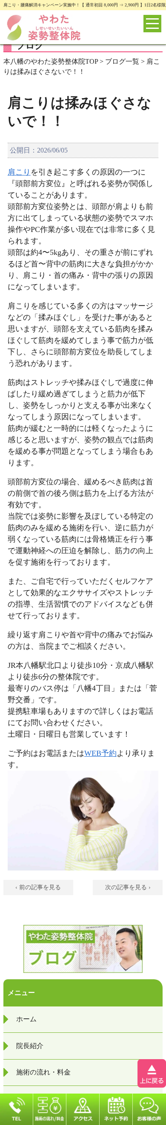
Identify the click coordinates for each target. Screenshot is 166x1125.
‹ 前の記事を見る (38, 887)
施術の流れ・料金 (43, 1072)
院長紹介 (29, 1045)
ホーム (26, 1019)
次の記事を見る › (128, 887)
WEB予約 (100, 753)
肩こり (19, 172)
